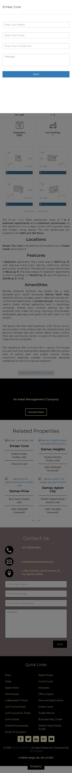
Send (36, 74)
